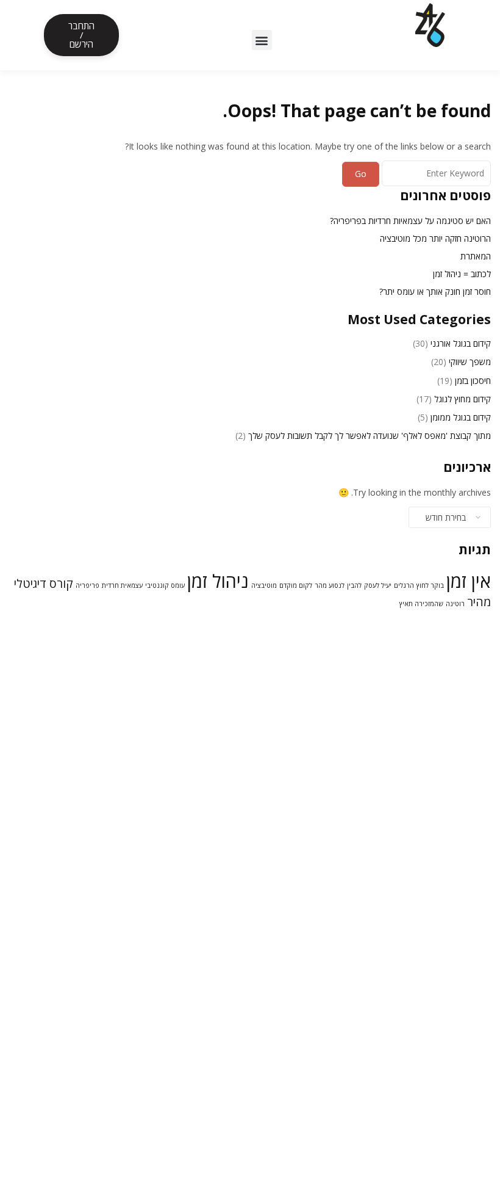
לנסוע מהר (330, 585)
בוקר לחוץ (430, 585)
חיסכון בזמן (473, 380)
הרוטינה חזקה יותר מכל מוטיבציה (435, 238)
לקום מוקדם (295, 585)
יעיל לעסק (377, 585)
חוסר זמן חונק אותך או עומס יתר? (435, 291)
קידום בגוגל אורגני (460, 343)
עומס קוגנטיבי (165, 585)
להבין (354, 585)
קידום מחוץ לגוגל (462, 399)
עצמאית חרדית (122, 585)
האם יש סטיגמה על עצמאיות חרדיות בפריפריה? (410, 220)
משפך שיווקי (470, 361)
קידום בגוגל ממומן (460, 417)
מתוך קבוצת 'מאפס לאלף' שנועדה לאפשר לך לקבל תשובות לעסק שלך (369, 435)
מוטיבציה (264, 585)
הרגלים (404, 585)
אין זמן (468, 581)
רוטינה (455, 603)
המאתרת (475, 256)
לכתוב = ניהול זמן (462, 274)
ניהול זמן (218, 581)
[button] (262, 40)
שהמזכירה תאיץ (421, 603)
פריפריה (87, 585)
